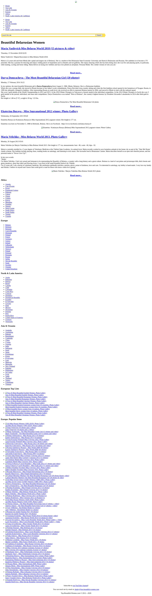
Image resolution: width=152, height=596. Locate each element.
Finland (8, 235)
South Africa (9, 210)
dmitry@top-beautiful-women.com (87, 589)
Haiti (7, 306)
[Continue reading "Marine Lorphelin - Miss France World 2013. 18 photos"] (25, 540)
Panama (8, 312)
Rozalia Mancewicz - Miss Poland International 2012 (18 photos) (28, 474)
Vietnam (8, 384)
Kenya (7, 200)
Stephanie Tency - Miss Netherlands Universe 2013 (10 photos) (27, 554)
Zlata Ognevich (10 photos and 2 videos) (19, 430)
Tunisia (7, 214)
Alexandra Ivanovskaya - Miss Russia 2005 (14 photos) (24, 454)
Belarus (8, 225)
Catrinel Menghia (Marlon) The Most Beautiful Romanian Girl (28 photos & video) (34, 478)
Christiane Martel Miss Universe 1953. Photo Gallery (24, 462)
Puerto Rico (9, 316)
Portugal (8, 253)
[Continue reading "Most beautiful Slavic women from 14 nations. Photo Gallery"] (27, 409)
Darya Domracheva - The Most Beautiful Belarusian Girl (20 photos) (40, 77)
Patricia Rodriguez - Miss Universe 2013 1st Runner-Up (25, 498)
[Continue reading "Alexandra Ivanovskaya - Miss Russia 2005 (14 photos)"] (25, 452)
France (7, 237)
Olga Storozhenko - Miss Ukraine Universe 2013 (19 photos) (26, 570)
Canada (8, 285)
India (7, 346)
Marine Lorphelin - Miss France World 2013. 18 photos (24, 542)
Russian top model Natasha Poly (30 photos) (21, 514)
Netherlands (9, 247)
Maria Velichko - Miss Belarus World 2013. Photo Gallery (34, 136)
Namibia (8, 204)
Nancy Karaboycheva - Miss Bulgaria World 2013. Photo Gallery (28, 578)
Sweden (8, 265)
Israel (7, 350)
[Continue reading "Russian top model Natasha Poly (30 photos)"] (21, 512)
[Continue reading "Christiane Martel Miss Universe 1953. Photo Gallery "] (25, 460)
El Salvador (9, 302)
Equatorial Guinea (11, 190)
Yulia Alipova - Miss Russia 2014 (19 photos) (21, 538)
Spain (7, 263)
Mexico (8, 308)
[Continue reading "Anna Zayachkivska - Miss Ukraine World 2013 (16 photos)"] (27, 524)
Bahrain (8, 334)
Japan (7, 352)
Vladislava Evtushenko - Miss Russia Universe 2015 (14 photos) (28, 546)
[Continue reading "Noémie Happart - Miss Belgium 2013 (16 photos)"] (24, 528)
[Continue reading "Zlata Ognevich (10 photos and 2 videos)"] (20, 428)
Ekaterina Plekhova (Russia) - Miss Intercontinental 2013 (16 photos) (29, 562)
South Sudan (9, 212)
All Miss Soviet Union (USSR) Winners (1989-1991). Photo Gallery (29, 482)
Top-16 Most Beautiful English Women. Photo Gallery (24, 395)
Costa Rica (9, 291)
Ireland (7, 243)
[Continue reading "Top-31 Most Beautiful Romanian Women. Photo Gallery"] (26, 397)
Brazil (7, 283)
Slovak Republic (11, 261)
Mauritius (8, 202)
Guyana (8, 304)
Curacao (8, 293)
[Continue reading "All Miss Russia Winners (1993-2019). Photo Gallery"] (24, 424)
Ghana (7, 196)
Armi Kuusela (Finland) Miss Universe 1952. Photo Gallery (26, 442)
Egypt (7, 188)
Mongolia (8, 364)
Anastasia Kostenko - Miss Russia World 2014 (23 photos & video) (29, 518)
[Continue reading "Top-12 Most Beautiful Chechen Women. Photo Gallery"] (25, 401)
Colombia (8, 289)
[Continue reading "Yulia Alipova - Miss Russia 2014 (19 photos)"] (22, 536)
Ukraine (8, 267)
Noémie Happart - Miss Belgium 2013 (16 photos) (23, 530)
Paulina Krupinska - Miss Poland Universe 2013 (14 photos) (26, 490)
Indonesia (8, 348)
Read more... (76, 73)
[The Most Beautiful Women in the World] (76, 2)
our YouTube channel (80, 586)
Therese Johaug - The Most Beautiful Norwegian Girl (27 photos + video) (31, 506)
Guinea (7, 198)
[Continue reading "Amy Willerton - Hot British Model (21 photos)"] (22, 508)
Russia (7, 257)
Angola (8, 184)
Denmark (8, 233)
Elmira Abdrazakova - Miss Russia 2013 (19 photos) (23, 438)
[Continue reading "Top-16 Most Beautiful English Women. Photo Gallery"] (25, 393)
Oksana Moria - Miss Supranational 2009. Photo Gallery (25, 566)
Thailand (8, 378)
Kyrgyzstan (9, 358)
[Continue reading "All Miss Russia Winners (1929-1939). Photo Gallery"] (24, 500)
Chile (7, 287)
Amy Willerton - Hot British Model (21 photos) (22, 510)
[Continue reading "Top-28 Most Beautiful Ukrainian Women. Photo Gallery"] (26, 413)
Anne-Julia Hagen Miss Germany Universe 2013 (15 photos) (26, 458)
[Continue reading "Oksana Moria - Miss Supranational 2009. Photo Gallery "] (26, 564)
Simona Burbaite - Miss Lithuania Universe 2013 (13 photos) (26, 574)
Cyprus (7, 342)
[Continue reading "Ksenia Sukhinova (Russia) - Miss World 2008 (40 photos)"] (26, 448)
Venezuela (9, 322)
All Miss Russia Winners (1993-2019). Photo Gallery (24, 426)
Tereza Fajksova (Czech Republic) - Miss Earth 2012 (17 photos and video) (31, 466)
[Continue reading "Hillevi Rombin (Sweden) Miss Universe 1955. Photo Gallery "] (28, 468)
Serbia (7, 259)
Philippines (9, 370)
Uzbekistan (9, 382)
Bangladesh (9, 336)
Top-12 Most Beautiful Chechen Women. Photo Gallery (25, 403)
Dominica (8, 295)
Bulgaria (8, 229)
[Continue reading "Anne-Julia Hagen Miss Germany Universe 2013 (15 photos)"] (27, 456)
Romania (8, 255)
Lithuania (8, 245)
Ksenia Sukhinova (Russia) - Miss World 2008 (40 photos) (26, 450)
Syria (7, 374)
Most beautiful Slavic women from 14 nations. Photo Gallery (26, 411)
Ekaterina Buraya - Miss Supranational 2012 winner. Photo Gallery (39, 111)
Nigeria (8, 206)
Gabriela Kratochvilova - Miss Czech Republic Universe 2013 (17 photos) (31, 534)
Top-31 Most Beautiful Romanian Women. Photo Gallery (25, 399)
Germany (8, 239)
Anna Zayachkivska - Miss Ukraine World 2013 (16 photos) (26, 526)
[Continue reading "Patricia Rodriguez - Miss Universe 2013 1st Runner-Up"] (26, 496)
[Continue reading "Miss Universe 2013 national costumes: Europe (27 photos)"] (27, 548)
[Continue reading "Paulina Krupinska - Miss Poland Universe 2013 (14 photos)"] (27, 488)
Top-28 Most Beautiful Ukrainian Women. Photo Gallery (25, 415)
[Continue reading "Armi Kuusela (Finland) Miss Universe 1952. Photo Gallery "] (27, 440)
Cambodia (9, 338)
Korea (7, 356)
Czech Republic (11, 231)
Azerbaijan (9, 332)
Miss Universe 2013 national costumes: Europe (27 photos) (26, 550)
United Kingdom (11, 269)
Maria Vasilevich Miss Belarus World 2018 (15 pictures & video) (38, 48)
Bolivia (7, 281)
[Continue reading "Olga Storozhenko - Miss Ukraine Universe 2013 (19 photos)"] (27, 568)
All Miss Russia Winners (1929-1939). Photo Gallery (24, 502)
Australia (8, 330)
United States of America (14, 318)
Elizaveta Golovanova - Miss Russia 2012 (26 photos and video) (28, 446)
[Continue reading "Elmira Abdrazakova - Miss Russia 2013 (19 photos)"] (24, 436)
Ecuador (8, 300)
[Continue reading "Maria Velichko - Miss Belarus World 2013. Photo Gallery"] (26, 492)
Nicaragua (9, 310)
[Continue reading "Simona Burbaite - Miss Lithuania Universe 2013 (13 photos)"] (27, 572)
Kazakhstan (9, 354)
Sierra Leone (9, 208)
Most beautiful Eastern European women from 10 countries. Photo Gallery (31, 407)
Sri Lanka (8, 372)
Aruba (7, 277)
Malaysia (8, 362)
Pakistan (8, 368)
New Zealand (10, 366)
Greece (7, 241)
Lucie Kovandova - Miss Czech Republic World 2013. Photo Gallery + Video (32, 522)
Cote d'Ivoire (9, 186)
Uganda (8, 216)
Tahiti (7, 376)
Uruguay (8, 320)
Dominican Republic (12, 298)
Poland (7, 251)
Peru (7, 314)
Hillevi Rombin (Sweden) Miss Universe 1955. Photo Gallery (27, 470)
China (7, 340)
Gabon (7, 194)
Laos (7, 360)
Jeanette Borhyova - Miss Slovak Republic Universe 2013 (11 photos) (29, 582)
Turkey (7, 380)
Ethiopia (8, 192)
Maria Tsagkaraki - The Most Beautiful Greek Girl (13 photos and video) (31, 434)
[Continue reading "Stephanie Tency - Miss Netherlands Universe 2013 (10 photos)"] (28, 552)
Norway (8, 249)
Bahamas (8, 279)
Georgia (8, 344)
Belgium (8, 227)
